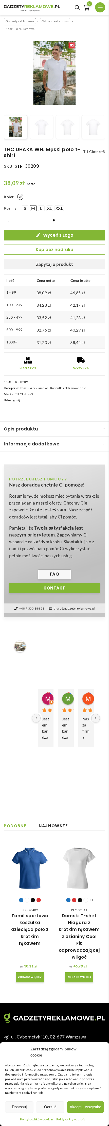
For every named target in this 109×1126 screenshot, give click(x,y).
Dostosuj (19, 1107)
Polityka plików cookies (37, 1119)
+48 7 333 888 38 (32, 608)
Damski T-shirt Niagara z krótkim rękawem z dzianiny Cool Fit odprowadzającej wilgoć (79, 936)
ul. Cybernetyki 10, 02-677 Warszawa (49, 1037)
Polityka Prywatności (71, 1119)
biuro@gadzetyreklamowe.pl (74, 608)
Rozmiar (11, 208)
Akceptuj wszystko (85, 1107)
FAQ (54, 574)
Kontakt (54, 588)
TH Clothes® (24, 394)
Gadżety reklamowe (20, 21)
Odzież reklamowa (55, 21)
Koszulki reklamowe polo (68, 388)
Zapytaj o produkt (54, 264)
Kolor (9, 197)
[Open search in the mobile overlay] (77, 7)
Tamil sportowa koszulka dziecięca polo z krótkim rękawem (30, 929)
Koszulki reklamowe (20, 29)
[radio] (20, 196)
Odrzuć (50, 1107)
